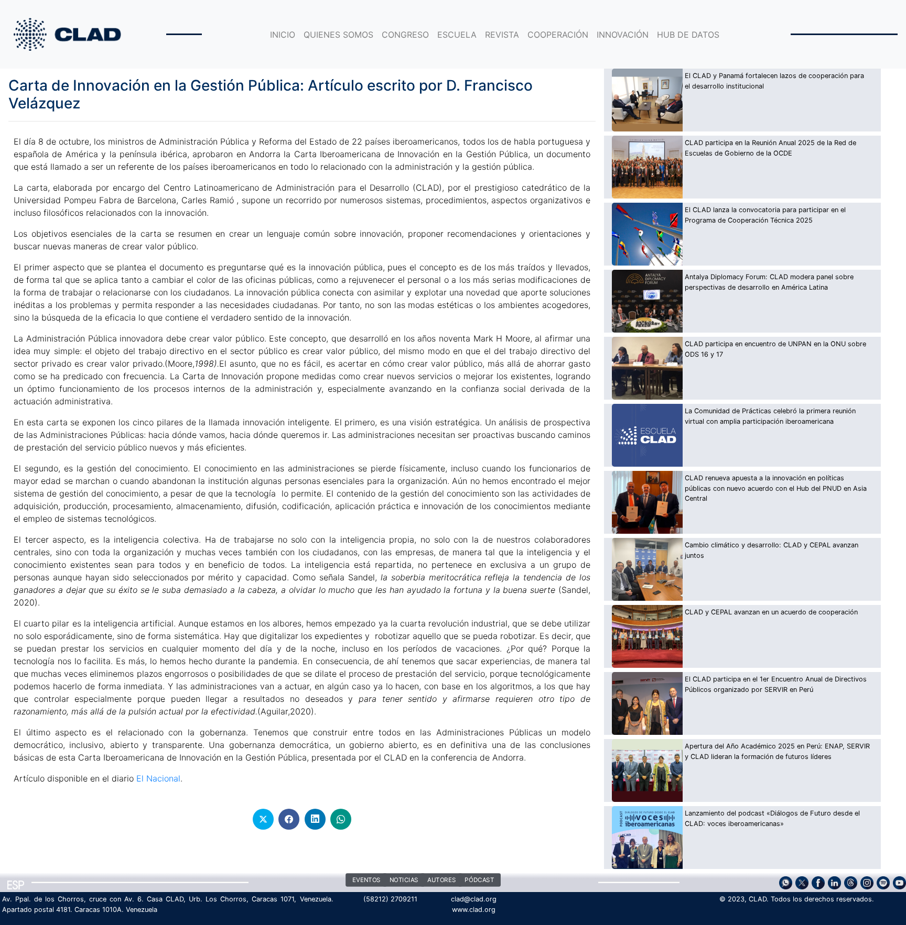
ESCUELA (457, 34)
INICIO (282, 34)
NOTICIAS (404, 880)
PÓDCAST (479, 880)
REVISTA (502, 34)
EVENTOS (366, 880)
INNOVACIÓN (623, 34)
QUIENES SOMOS (338, 34)
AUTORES (441, 880)
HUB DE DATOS (688, 34)
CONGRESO (405, 34)
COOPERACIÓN (557, 34)
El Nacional (158, 778)
